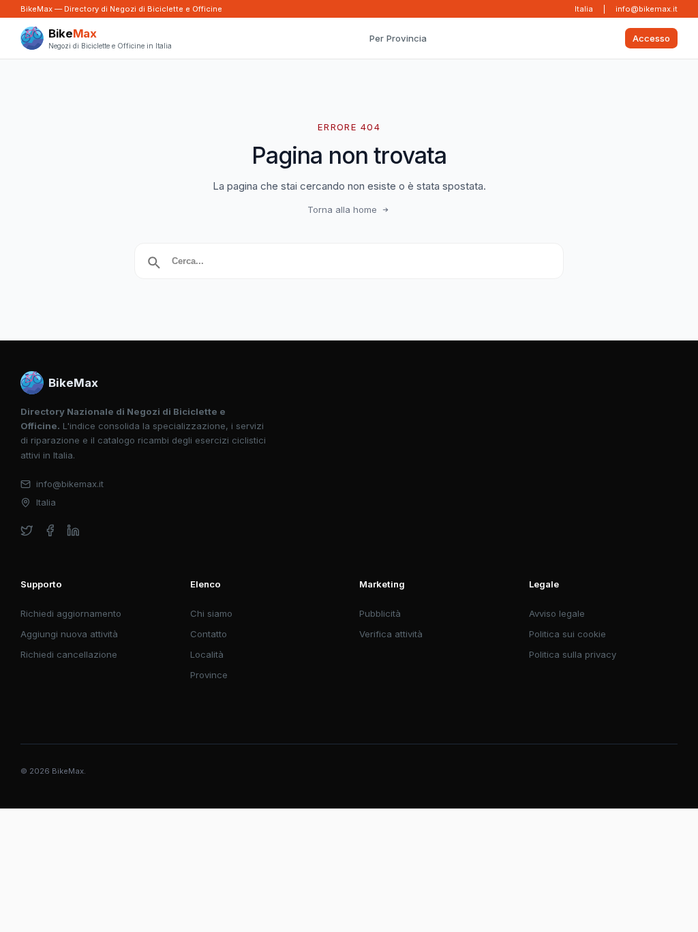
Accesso (651, 38)
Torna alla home (342, 209)
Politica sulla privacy (572, 654)
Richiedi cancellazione (68, 654)
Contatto (208, 633)
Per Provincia (398, 38)
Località (207, 654)
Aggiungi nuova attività (69, 633)
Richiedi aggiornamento (70, 613)
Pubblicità (380, 613)
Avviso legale (557, 613)
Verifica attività (391, 633)
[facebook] (50, 530)
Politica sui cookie (567, 633)
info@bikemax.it (647, 9)
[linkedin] (73, 530)
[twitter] (26, 530)
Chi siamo (211, 613)
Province (209, 674)
